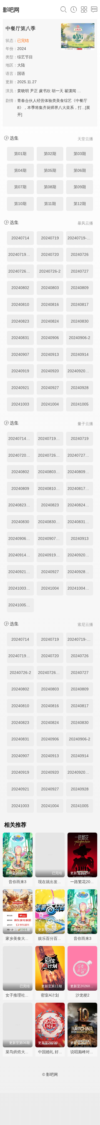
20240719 (50, 238)
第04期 (20, 170)
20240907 (20, 354)
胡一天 (57, 91)
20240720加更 (21, 455)
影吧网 (11, 10)
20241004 (50, 404)
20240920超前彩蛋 (80, 555)
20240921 (20, 387)
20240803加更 (51, 471)
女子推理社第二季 (21, 995)
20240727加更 (80, 455)
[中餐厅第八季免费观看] (77, 37)
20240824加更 (80, 505)
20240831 (20, 337)
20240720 (50, 254)
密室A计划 (50, 995)
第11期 (50, 203)
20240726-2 (50, 271)
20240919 (20, 371)
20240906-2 (79, 337)
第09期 (80, 187)
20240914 (80, 354)
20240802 (20, 287)
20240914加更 (21, 555)
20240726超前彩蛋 (51, 455)
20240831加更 (80, 521)
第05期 (50, 170)
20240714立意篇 (21, 438)
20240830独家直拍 (51, 521)
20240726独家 (21, 271)
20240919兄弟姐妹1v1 (51, 555)
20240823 (20, 321)
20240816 (50, 304)
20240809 (80, 287)
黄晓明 (23, 91)
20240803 (50, 287)
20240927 (50, 387)
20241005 (80, 404)
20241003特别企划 (21, 588)
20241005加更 (21, 605)
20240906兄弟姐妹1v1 (21, 538)
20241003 (20, 404)
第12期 (80, 203)
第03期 (80, 153)
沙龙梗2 (82, 995)
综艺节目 (25, 57)
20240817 (80, 304)
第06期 (80, 170)
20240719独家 (21, 254)
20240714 (20, 238)
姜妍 (81, 91)
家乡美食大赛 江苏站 (24, 938)
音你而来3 (17, 881)
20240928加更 (80, 571)
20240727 (80, 271)
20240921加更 (21, 571)
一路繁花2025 (82, 881)
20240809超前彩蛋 (80, 471)
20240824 (50, 321)
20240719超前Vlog (51, 438)
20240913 (50, 354)
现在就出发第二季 (53, 881)
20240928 (80, 387)
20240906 (50, 337)
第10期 (20, 203)
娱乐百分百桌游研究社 (57, 938)
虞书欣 (45, 91)
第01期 (20, 153)
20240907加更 (51, 538)
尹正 (34, 91)
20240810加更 (51, 488)
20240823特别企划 (21, 505)
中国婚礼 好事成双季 (56, 1052)
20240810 (20, 304)
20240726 (80, 254)
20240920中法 (80, 371)
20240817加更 (80, 488)
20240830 (80, 321)
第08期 (50, 187)
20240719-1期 (80, 238)
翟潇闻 (70, 91)
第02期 (50, 153)
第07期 (20, 187)
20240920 (50, 371)
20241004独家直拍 (80, 588)
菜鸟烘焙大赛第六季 (23, 1052)
